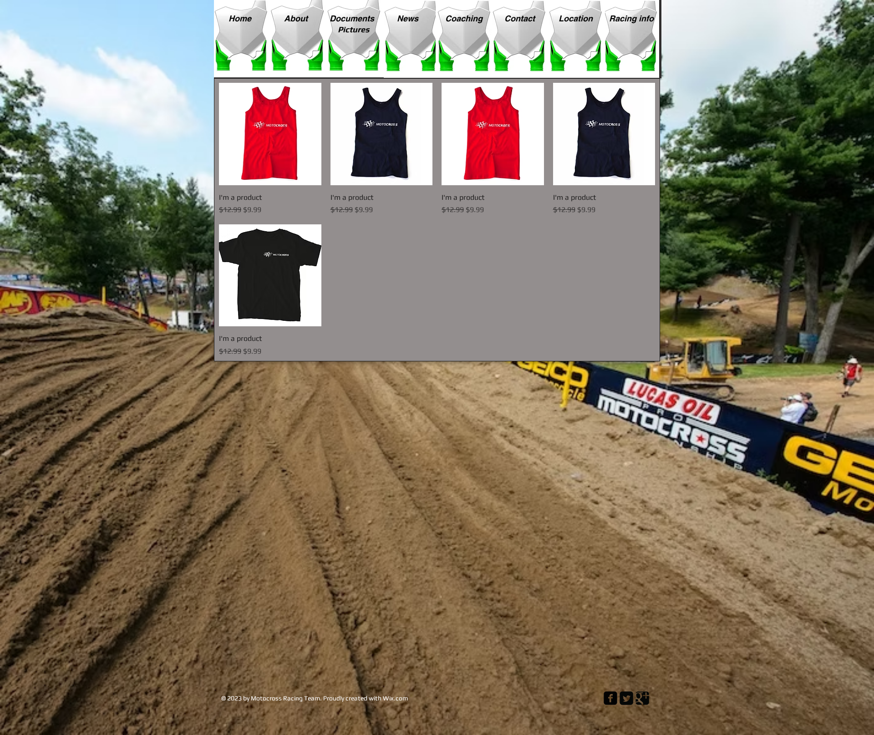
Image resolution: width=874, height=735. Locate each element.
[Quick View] (270, 134)
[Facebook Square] (610, 698)
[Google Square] (642, 698)
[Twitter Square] (626, 698)
